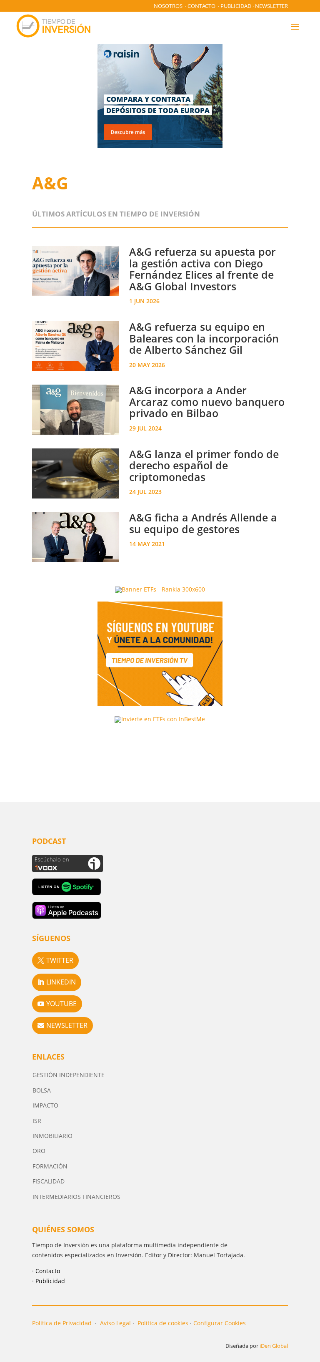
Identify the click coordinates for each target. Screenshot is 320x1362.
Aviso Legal (115, 1323)
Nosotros (168, 6)
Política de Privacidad (62, 1323)
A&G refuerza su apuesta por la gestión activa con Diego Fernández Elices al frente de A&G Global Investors (202, 268)
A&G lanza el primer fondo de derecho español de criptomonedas (204, 465)
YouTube (61, 1003)
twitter (59, 960)
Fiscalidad (48, 1181)
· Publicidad (48, 1281)
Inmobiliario (52, 1136)
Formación (50, 1166)
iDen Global (274, 1345)
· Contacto (46, 1271)
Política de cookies (163, 1323)
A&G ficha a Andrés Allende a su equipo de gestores (203, 523)
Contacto (201, 6)
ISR (36, 1121)
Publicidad (235, 6)
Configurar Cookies (219, 1323)
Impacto (45, 1105)
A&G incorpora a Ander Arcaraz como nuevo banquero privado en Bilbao (207, 401)
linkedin (61, 982)
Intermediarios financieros (76, 1197)
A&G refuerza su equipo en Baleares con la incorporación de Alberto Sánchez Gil (204, 338)
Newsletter (271, 6)
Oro (38, 1151)
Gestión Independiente (68, 1075)
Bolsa (41, 1090)
